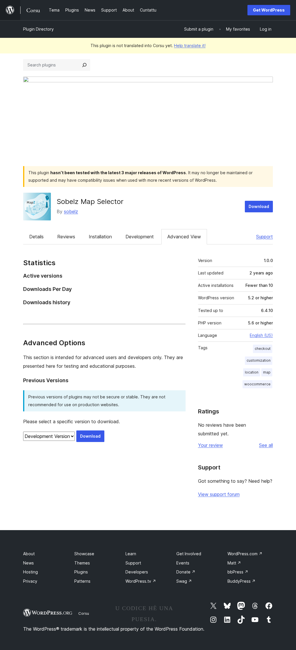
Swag (184, 581)
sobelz (71, 211)
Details (36, 236)
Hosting (30, 571)
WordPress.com (244, 553)
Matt (234, 562)
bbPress (237, 571)
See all (266, 445)
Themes (82, 562)
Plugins (81, 571)
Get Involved (188, 553)
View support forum (219, 494)
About (29, 553)
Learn (130, 553)
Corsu (83, 613)
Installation (100, 236)
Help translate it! (190, 45)
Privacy (30, 581)
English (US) (261, 335)
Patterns (82, 581)
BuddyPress (241, 581)
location (251, 372)
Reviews (66, 236)
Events (182, 562)
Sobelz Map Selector (90, 201)
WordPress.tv (140, 581)
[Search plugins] (84, 65)
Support (264, 236)
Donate (185, 571)
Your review (210, 445)
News (28, 562)
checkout (263, 348)
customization (259, 360)
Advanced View (184, 236)
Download (259, 206)
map (267, 372)
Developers (136, 571)
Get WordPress (269, 10)
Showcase (84, 553)
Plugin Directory (38, 29)
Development (139, 236)
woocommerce (257, 384)
